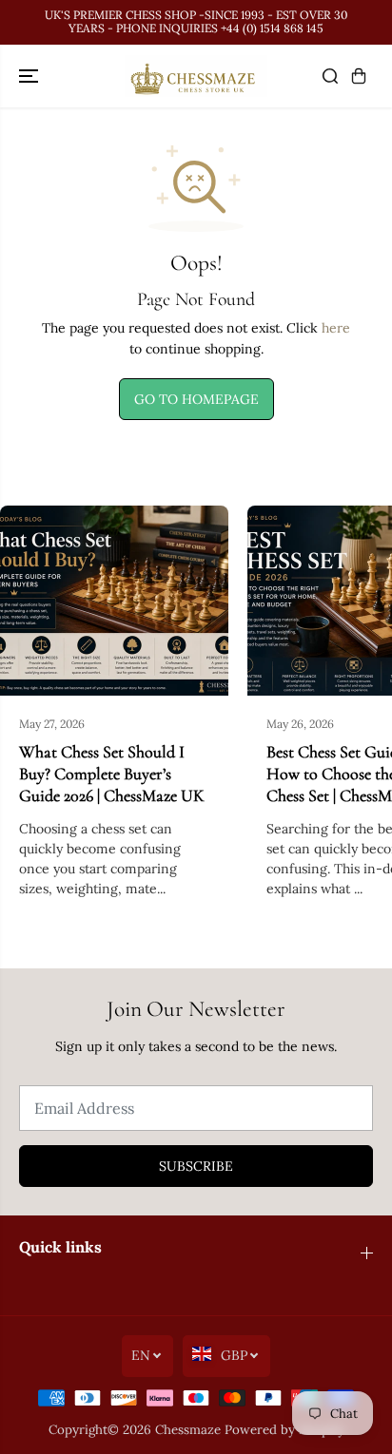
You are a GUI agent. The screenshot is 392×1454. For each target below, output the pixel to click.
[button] (30, 76)
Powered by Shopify (284, 1430)
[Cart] (358, 76)
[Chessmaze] (196, 76)
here (336, 327)
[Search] (330, 76)
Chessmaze (188, 1430)
